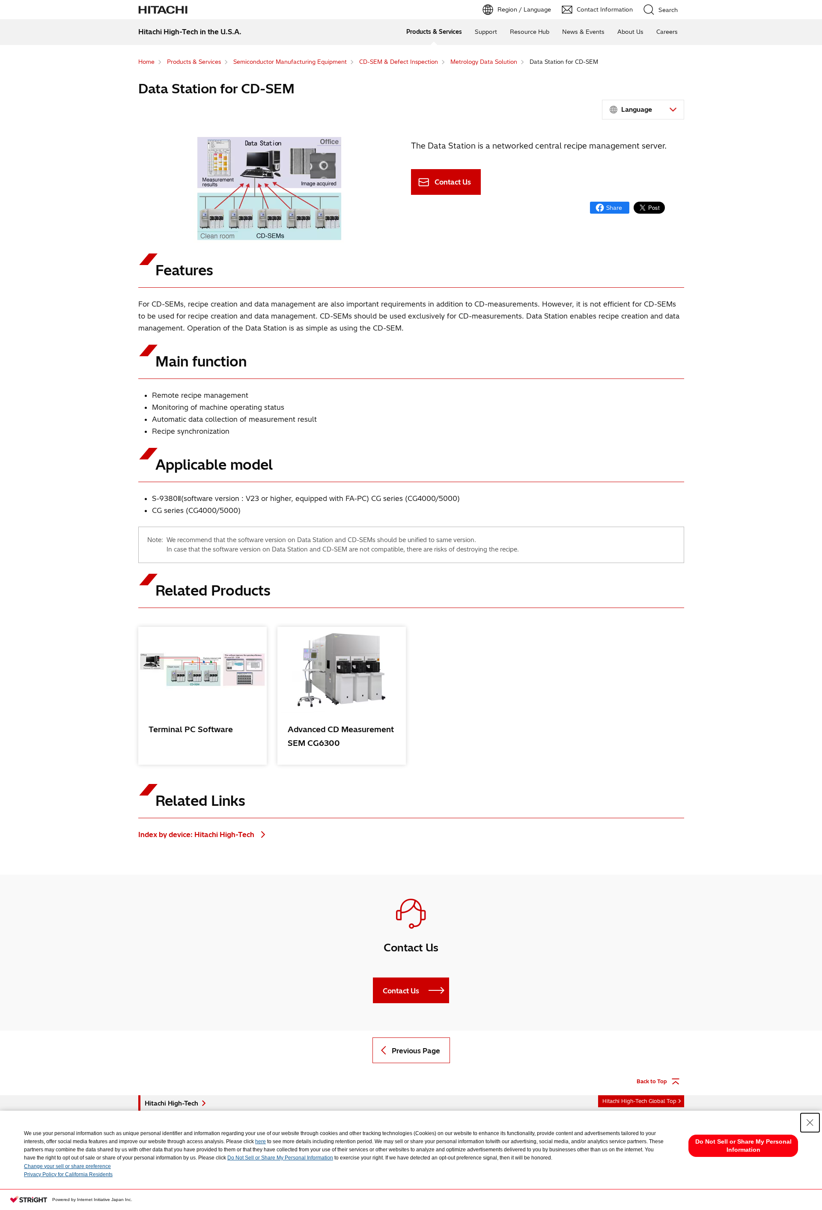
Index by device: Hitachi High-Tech (197, 834)
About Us (630, 31)
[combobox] (643, 109)
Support (486, 31)
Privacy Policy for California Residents (68, 1174)
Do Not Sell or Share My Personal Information (280, 1158)
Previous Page (416, 1050)
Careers (667, 31)
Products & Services (434, 31)
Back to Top (652, 1081)
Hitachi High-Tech (171, 1103)
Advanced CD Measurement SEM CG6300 (341, 736)
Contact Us (453, 182)
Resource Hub (529, 31)
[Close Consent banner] (810, 1122)
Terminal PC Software (191, 729)
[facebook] (609, 208)
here (260, 1141)
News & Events (583, 31)
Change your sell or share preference (67, 1166)
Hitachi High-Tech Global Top (639, 1101)
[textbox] (644, 110)
